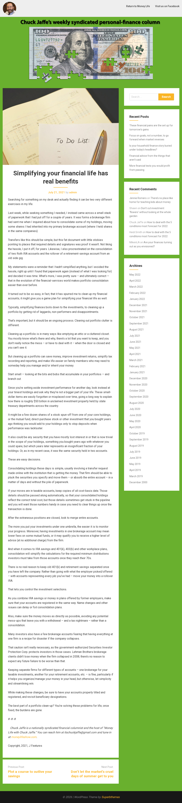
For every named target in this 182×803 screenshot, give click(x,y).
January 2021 (137, 372)
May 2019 (134, 464)
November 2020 (138, 384)
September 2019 (138, 439)
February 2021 (137, 366)
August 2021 (136, 329)
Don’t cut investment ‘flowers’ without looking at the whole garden (150, 212)
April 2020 (135, 427)
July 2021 (134, 335)
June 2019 (135, 457)
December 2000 (138, 482)
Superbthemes (110, 797)
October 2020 (137, 390)
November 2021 (138, 311)
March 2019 (136, 476)
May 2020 (134, 421)
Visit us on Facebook (167, 6)
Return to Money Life (138, 6)
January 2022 (137, 299)
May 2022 (134, 274)
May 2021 (134, 347)
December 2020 (138, 378)
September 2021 (138, 323)
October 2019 (137, 433)
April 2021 (135, 354)
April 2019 (135, 470)
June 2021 (135, 341)
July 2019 (134, 451)
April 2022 (135, 280)
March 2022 (136, 286)
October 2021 (137, 317)
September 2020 (138, 396)
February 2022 (137, 293)
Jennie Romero (138, 198)
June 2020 (135, 415)
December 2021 (138, 305)
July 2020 (134, 409)
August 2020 (136, 403)
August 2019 (136, 445)
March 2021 (136, 360)
